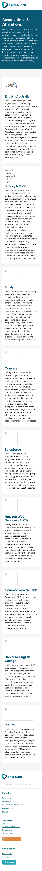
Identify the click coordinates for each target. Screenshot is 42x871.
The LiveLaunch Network (11, 826)
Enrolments (6, 798)
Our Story (6, 823)
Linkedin (10, 862)
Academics (6, 801)
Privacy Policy (7, 830)
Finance (5, 812)
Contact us (6, 857)
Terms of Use (7, 833)
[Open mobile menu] (38, 5)
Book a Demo (7, 853)
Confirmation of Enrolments (12, 805)
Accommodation (8, 808)
